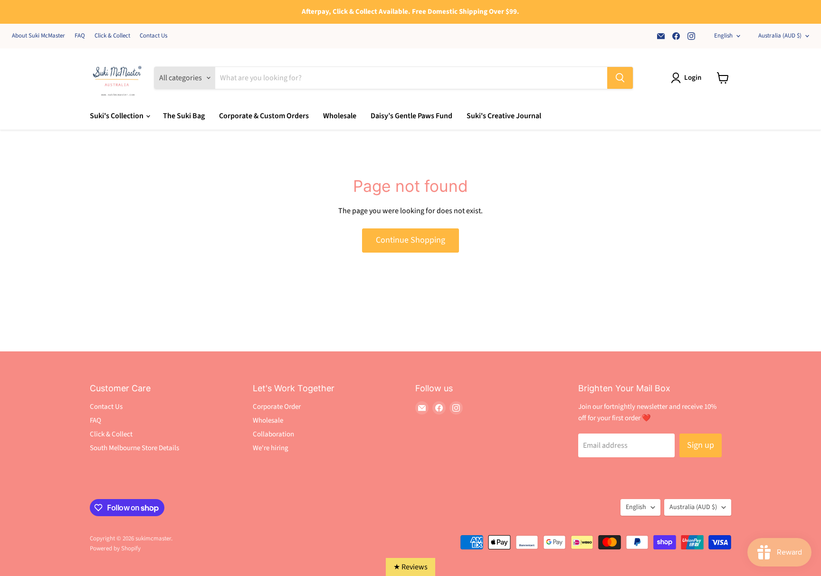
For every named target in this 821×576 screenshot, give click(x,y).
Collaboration (273, 434)
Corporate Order (277, 407)
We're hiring (270, 448)
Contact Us (153, 35)
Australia (780, 35)
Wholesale (339, 116)
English (723, 35)
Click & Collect (112, 35)
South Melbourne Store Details (134, 448)
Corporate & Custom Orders (264, 116)
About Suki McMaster (38, 35)
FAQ (80, 35)
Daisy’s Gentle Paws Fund (411, 116)
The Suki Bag (184, 116)
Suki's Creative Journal (504, 116)
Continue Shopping (410, 240)
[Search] (620, 78)
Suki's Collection (117, 116)
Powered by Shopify (115, 548)
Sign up (700, 445)
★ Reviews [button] (410, 567)
